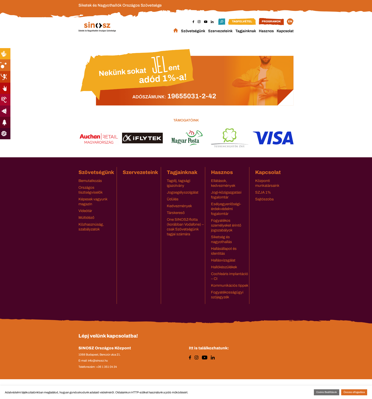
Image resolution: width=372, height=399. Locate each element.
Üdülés (172, 199)
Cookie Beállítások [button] (326, 392)
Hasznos (266, 31)
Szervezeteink (220, 31)
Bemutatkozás (90, 181)
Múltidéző (86, 218)
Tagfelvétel (242, 21)
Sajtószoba (264, 199)
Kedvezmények (179, 206)
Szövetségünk (193, 31)
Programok (271, 21)
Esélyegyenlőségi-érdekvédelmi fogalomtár (226, 209)
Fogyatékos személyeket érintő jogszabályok (226, 225)
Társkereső (176, 213)
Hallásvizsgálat (223, 260)
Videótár (85, 211)
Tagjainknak (245, 31)
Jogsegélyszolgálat (182, 192)
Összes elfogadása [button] (354, 392)
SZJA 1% (263, 192)
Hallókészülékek (224, 267)
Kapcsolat (285, 31)
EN (290, 21)
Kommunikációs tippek (229, 285)
